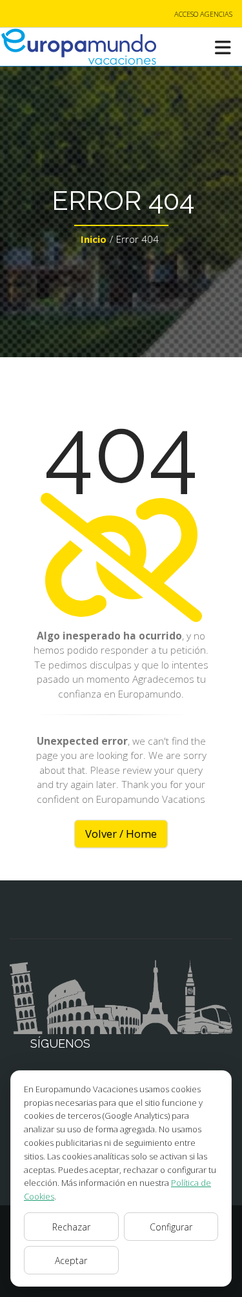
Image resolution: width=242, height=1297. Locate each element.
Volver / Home (121, 833)
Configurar (171, 1227)
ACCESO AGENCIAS (203, 14)
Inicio (93, 239)
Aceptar (71, 1260)
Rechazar (71, 1227)
